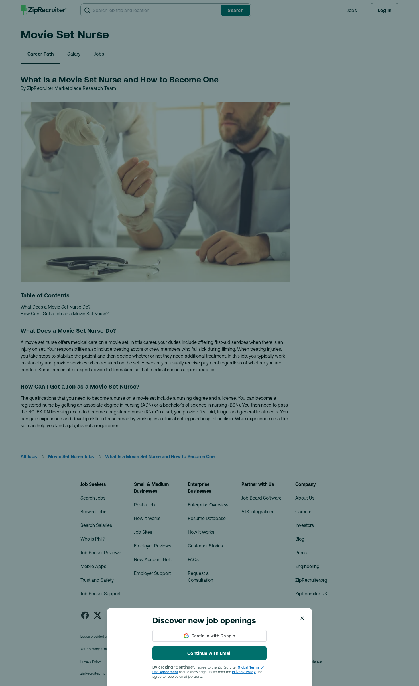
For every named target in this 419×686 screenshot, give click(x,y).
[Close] (302, 618)
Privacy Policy (244, 672)
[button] (209, 343)
